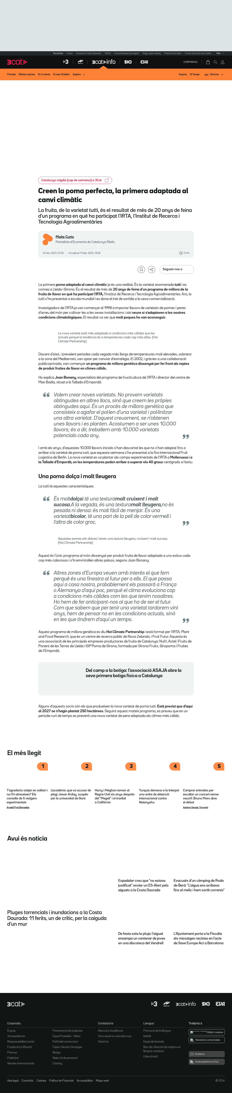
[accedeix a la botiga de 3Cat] (208, 62)
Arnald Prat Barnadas (18, 807)
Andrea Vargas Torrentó (195, 807)
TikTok (108, 53)
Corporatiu (191, 62)
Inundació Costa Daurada (88, 53)
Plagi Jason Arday (152, 53)
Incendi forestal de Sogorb (126, 53)
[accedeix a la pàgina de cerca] (215, 62)
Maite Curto (65, 237)
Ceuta (69, 53)
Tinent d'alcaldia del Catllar (198, 53)
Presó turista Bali (172, 53)
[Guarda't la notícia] (141, 269)
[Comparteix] (151, 269)
